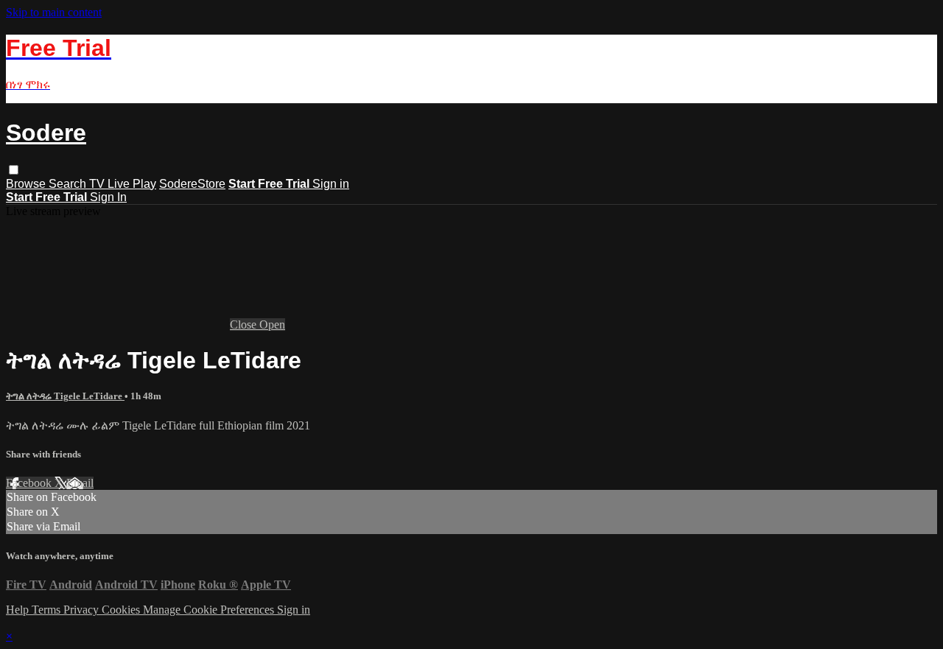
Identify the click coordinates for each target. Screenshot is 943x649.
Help (19, 609)
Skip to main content (54, 12)
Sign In (108, 197)
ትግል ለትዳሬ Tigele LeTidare (65, 395)
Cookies (122, 609)
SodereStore (192, 184)
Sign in (330, 184)
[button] (13, 170)
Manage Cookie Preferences (210, 609)
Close (244, 324)
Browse (27, 184)
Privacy (82, 609)
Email (80, 483)
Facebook (30, 483)
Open (272, 324)
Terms (47, 609)
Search (69, 184)
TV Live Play (122, 184)
